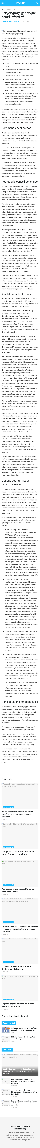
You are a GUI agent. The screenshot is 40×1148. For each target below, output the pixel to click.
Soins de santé (11, 9)
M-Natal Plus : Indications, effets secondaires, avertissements (23, 1038)
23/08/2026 (7, 1073)
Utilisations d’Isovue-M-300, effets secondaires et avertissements (24, 1029)
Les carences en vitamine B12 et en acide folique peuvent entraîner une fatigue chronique (20, 929)
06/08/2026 (5, 857)
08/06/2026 (5, 971)
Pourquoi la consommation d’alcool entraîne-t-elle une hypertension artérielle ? (17, 814)
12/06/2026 (5, 894)
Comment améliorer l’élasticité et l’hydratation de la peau (17, 967)
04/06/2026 (5, 1009)
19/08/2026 (15, 1085)
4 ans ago (15, 1032)
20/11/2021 (26, 21)
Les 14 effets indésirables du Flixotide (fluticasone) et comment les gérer (24, 1081)
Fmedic (20, 3)
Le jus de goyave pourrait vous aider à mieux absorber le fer (18, 1004)
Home (3, 9)
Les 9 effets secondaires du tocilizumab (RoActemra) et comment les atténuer (19, 1070)
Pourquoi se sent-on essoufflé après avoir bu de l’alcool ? (18, 890)
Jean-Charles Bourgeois (11, 21)
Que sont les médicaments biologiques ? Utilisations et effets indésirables (24, 1092)
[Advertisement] (20, 26)
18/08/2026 (5, 819)
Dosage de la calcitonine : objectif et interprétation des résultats (18, 852)
